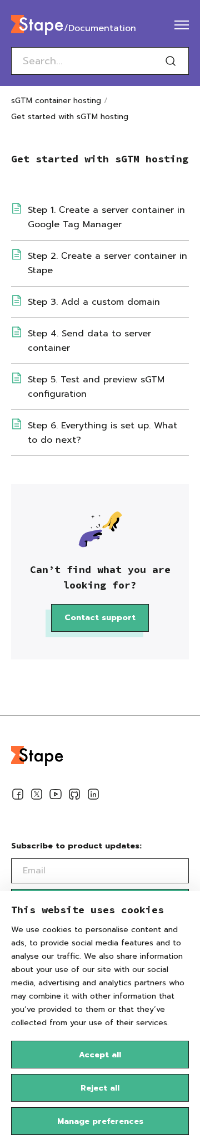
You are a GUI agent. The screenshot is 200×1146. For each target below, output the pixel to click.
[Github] (74, 796)
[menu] (181, 25)
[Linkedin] (93, 796)
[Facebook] (17, 796)
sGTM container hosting (56, 100)
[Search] (170, 61)
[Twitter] (36, 796)
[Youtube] (55, 796)
